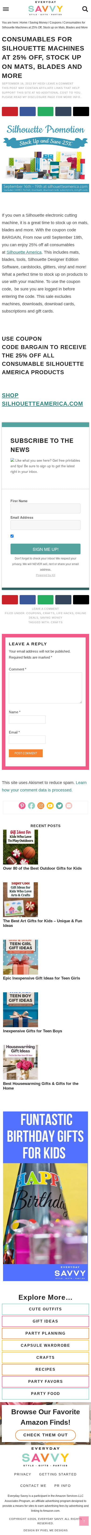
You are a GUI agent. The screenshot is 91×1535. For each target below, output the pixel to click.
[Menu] (6, 9)
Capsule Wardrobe (45, 1345)
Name (15, 712)
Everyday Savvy (45, 8)
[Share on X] (81, 111)
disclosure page (42, 97)
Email (14, 732)
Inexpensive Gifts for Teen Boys (32, 1031)
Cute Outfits (45, 1309)
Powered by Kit (45, 575)
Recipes (45, 1369)
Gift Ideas (45, 1321)
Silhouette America (24, 252)
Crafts (49, 613)
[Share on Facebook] (28, 111)
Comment (17, 669)
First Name (19, 500)
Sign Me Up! (46, 549)
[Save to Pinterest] (10, 111)
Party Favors (45, 1382)
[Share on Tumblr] (63, 111)
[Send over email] (46, 111)
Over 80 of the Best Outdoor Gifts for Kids (42, 868)
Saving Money (51, 617)
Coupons (33, 613)
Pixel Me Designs (54, 1530)
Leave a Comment (60, 83)
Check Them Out (45, 1435)
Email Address (21, 517)
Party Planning (45, 1333)
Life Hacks (65, 613)
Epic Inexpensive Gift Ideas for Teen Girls (41, 978)
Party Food (45, 1394)
